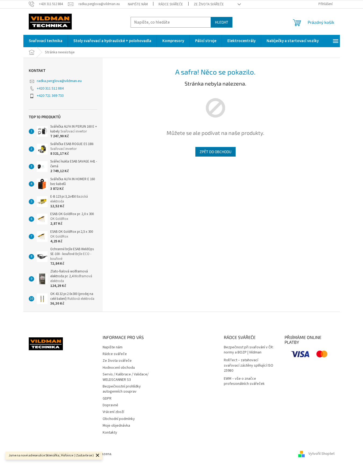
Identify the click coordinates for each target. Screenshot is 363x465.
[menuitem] (45, 41)
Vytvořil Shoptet (321, 454)
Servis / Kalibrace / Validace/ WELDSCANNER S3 (126, 377)
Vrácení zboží (113, 412)
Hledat (221, 22)
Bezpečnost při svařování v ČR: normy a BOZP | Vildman (249, 350)
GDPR (107, 398)
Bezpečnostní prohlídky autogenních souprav (122, 389)
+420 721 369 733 (50, 95)
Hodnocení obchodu (119, 367)
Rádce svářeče (171, 4)
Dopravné (110, 405)
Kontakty (110, 432)
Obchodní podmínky (119, 419)
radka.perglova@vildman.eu (59, 81)
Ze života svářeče (209, 4)
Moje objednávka (116, 425)
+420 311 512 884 (50, 88)
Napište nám (138, 4)
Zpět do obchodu (215, 151)
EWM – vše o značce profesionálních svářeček (244, 381)
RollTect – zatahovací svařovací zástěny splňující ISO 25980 (248, 365)
